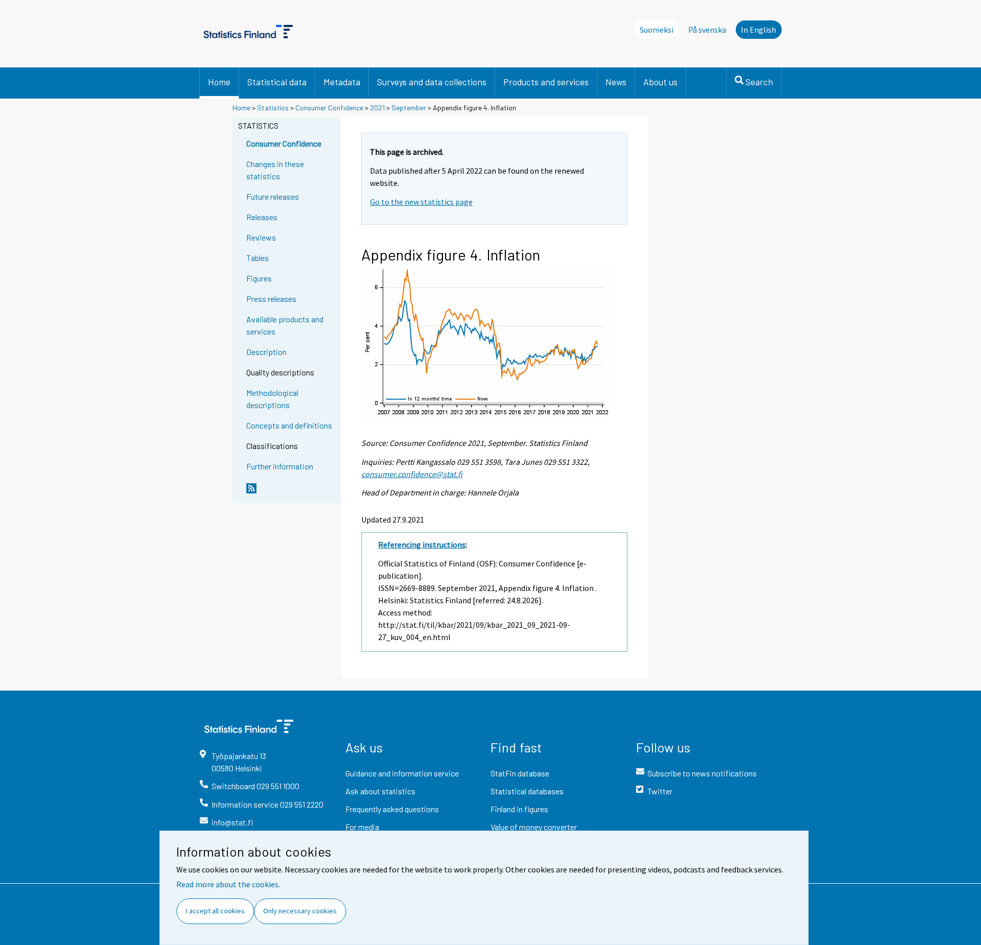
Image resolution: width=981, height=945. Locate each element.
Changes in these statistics (275, 170)
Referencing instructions (421, 544)
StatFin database (520, 773)
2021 (377, 107)
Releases (261, 217)
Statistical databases (527, 791)
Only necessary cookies (300, 910)
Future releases (272, 196)
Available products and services (284, 325)
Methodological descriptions (272, 399)
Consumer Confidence (329, 107)
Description (266, 352)
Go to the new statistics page (421, 202)
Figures (259, 278)
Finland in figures (519, 809)
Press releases (271, 298)
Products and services (546, 81)
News (615, 81)
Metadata (341, 81)
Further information (279, 466)
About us (660, 81)
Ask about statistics (380, 791)
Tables (257, 258)
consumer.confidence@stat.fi (411, 474)
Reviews (261, 237)
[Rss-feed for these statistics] (291, 492)
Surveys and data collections (431, 81)
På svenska (707, 30)
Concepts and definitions (289, 425)
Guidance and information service (402, 773)
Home (219, 81)
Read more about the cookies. (228, 884)
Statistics (273, 107)
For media (362, 827)
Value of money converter (534, 827)
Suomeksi (656, 30)
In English (758, 30)
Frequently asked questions (392, 809)
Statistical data (277, 81)
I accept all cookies (215, 910)
